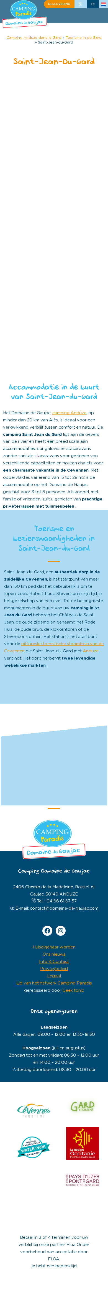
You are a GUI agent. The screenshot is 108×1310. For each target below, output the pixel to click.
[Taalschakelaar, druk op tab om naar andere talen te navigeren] (103, 4)
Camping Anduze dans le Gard (34, 38)
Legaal (54, 976)
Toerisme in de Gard (84, 38)
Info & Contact (54, 962)
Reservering (59, 4)
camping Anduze (69, 413)
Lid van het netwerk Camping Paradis (54, 983)
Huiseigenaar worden (54, 947)
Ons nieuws (54, 954)
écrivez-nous (93, 4)
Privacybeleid (54, 969)
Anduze (91, 651)
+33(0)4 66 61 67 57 (80, 4)
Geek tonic (73, 990)
